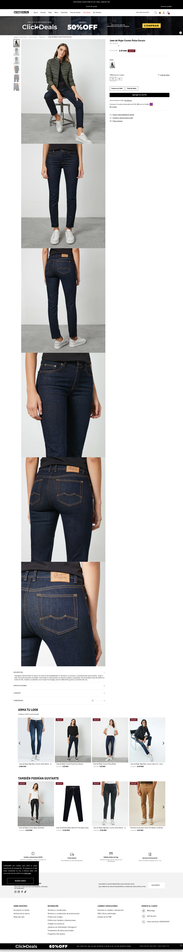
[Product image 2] (16, 52)
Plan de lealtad (75, 13)
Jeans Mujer (33, 37)
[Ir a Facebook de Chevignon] (22, 892)
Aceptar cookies (20, 881)
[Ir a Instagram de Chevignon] (19, 892)
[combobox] (146, 13)
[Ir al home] (21, 12)
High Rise (42, 37)
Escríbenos (128, 100)
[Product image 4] (16, 69)
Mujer (50, 13)
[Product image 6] (16, 87)
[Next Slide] (163, 743)
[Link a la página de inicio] (16, 37)
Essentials (64, 13)
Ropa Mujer (23, 37)
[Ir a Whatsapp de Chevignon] (16, 892)
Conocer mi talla (117, 88)
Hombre (43, 13)
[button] (167, 6)
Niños (56, 13)
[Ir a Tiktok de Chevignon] (26, 892)
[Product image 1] (16, 43)
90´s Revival (97, 13)
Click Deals (86, 13)
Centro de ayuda (91, 7)
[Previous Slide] (20, 743)
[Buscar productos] (155, 13)
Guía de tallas (131, 88)
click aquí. (27, 873)
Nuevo (36, 13)
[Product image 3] (16, 61)
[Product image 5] (16, 78)
